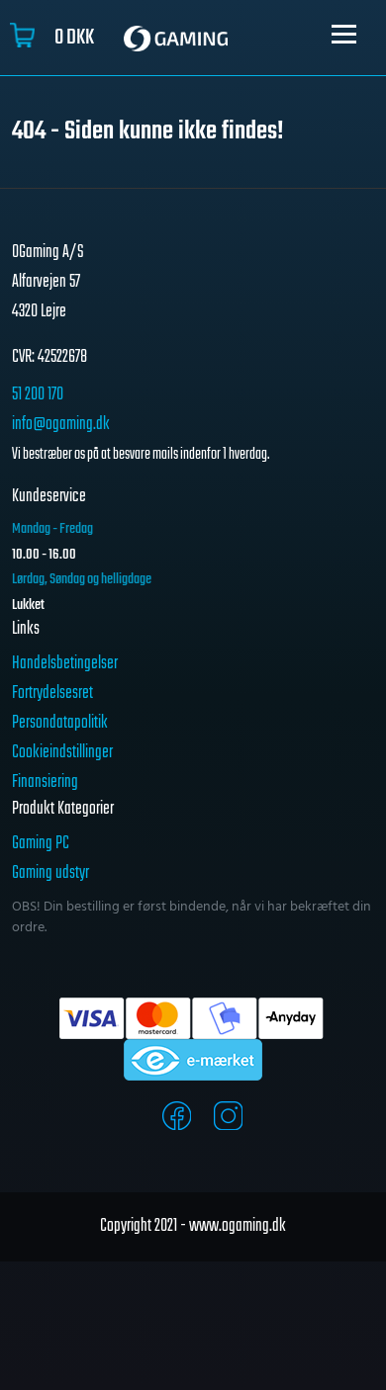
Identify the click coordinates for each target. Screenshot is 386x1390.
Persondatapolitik (60, 723)
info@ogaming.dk (61, 424)
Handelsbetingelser (65, 664)
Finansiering (45, 782)
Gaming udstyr (50, 873)
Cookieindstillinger (62, 752)
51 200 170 (37, 395)
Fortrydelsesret (52, 693)
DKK (74, 37)
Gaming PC (40, 843)
